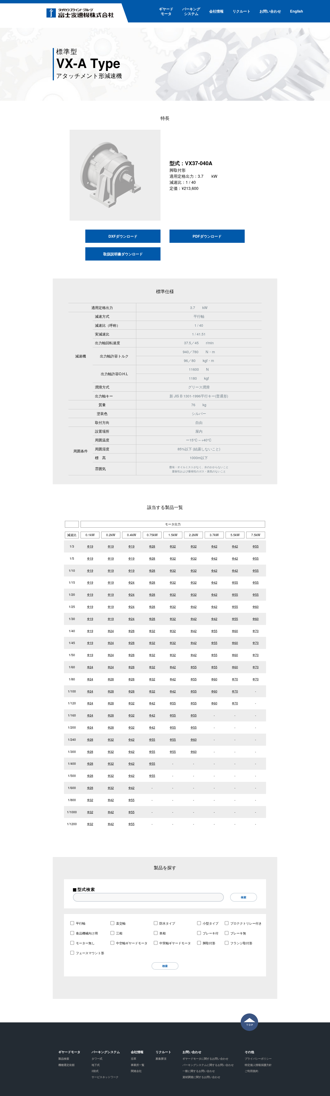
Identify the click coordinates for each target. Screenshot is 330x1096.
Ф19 (90, 546)
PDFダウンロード (207, 236)
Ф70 (256, 631)
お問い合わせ (270, 11)
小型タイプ (210, 923)
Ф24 (131, 582)
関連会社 (136, 1071)
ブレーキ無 (238, 933)
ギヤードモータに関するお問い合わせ (205, 1059)
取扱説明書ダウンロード (123, 253)
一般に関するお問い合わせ (199, 1071)
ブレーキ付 (210, 933)
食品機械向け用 (87, 933)
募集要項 (161, 1059)
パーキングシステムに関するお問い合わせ (208, 1065)
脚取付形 (209, 943)
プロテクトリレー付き (246, 923)
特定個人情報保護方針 (258, 1065)
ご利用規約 (251, 1071)
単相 (162, 933)
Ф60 (256, 606)
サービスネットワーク (105, 1077)
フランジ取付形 (241, 943)
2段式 (95, 1071)
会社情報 (216, 11)
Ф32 (173, 546)
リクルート (242, 11)
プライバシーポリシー (258, 1059)
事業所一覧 (137, 1065)
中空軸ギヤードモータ (131, 943)
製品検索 (63, 1059)
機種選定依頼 (66, 1065)
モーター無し (85, 943)
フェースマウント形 (90, 953)
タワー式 (97, 1059)
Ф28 (152, 546)
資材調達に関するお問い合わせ (201, 1077)
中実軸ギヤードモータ (175, 943)
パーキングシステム (191, 11)
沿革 (133, 1059)
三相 (119, 933)
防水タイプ (167, 923)
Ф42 (214, 546)
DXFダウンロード (122, 236)
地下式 (96, 1065)
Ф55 (256, 546)
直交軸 (120, 923)
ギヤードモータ (166, 11)
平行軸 (80, 923)
